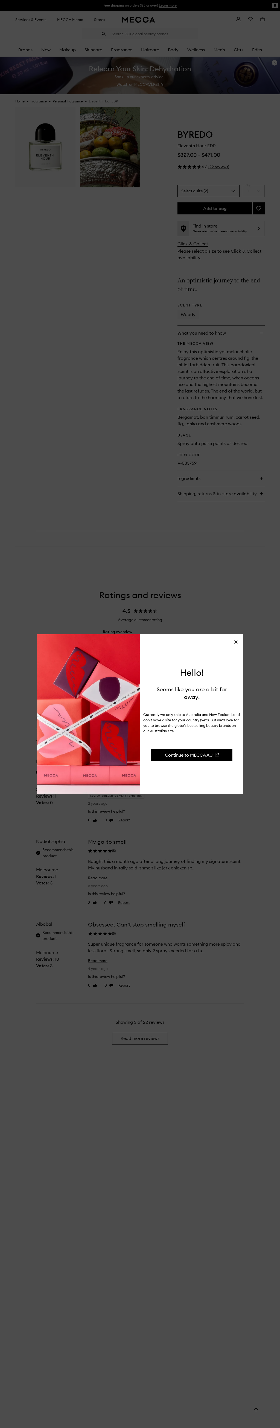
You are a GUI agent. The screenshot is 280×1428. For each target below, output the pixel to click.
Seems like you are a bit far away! (192, 693)
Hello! (192, 672)
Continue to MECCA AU (189, 754)
